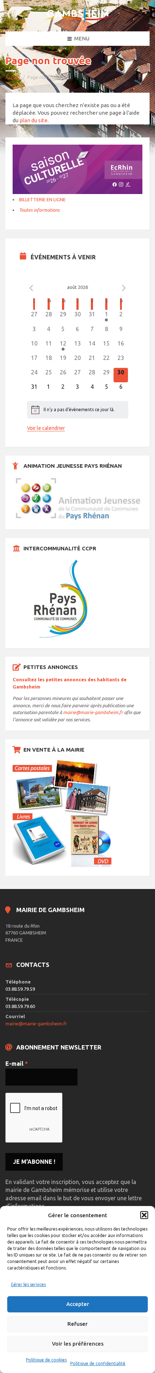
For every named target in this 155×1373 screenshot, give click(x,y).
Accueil (12, 77)
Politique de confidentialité (97, 1363)
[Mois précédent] (31, 288)
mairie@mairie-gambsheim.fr (93, 712)
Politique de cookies (46, 1359)
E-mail (16, 1063)
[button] (144, 1215)
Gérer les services (28, 1284)
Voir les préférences (77, 1344)
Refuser (77, 1324)
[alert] (77, 409)
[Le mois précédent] (124, 288)
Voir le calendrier (46, 428)
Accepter (77, 1304)
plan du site (33, 120)
